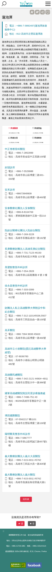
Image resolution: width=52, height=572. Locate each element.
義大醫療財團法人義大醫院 (20, 474)
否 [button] (33, 523)
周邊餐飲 (38, 138)
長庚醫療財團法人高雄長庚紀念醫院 (25, 248)
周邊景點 (38, 128)
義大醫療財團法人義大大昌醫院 (22, 456)
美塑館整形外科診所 (16, 267)
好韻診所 (10, 167)
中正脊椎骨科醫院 (15, 149)
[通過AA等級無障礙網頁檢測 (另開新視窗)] (18, 565)
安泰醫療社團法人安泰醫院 (20, 208)
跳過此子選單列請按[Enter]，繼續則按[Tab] (27, 12)
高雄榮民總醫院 (14, 374)
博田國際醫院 (12, 415)
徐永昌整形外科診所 (16, 285)
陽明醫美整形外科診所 (17, 434)
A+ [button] (37, 12)
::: (3, 531)
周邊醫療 (14, 128)
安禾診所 (10, 189)
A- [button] (32, 12)
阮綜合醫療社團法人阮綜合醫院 (22, 230)
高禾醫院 (10, 330)
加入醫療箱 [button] (47, 12)
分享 (42, 12)
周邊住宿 (14, 138)
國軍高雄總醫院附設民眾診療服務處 (25, 393)
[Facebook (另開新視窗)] (34, 565)
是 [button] (22, 523)
